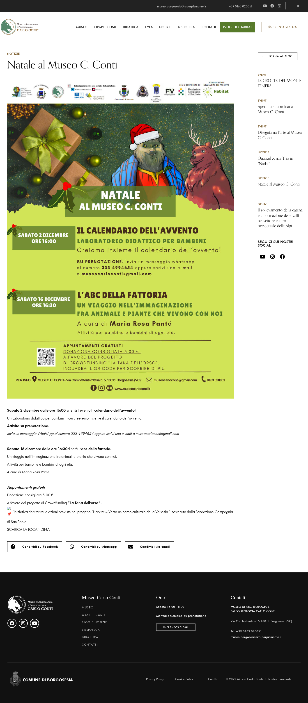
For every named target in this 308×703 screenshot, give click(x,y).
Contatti (90, 644)
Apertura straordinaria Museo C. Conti (275, 109)
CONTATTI (209, 27)
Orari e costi (93, 615)
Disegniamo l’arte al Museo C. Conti (280, 135)
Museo (88, 607)
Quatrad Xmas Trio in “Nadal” (275, 161)
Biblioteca (91, 630)
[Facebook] (272, 5)
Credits (213, 679)
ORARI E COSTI (105, 27)
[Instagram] (279, 5)
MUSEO (81, 27)
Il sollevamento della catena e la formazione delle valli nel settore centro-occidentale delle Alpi (280, 218)
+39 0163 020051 (249, 631)
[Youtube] (265, 5)
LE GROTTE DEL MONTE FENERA (279, 83)
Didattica (90, 637)
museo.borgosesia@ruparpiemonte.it (256, 637)
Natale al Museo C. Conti (279, 184)
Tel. (233, 631)
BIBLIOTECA (186, 27)
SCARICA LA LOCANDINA (28, 529)
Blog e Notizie (94, 622)
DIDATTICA (130, 27)
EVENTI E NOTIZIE (158, 27)
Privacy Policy (155, 679)
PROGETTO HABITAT (237, 27)
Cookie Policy (184, 679)
